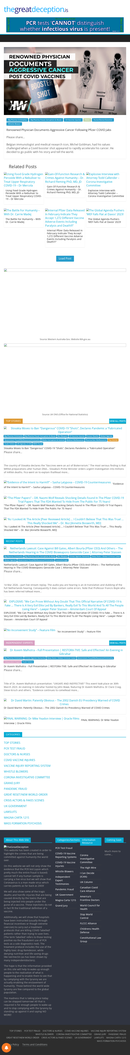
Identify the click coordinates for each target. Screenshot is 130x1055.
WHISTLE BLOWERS (16, 771)
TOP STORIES (12, 743)
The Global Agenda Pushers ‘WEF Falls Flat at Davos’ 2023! (104, 220)
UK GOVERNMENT (15, 806)
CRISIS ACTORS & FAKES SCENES (24, 800)
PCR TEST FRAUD (14, 748)
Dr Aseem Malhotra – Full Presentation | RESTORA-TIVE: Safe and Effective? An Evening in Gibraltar (60, 666)
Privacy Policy (11, 1044)
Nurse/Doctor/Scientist (103, 120)
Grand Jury (61, 905)
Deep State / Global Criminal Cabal (106, 556)
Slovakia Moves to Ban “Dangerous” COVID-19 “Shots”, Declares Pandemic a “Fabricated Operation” (59, 448)
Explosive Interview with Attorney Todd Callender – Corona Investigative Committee (106, 193)
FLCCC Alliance (88, 923)
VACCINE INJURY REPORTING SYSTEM (27, 766)
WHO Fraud (37, 444)
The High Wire (88, 867)
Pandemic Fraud (64, 889)
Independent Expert (12, 662)
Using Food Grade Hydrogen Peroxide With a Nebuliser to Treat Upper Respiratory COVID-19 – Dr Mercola (24, 195)
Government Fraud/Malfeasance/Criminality (22, 440)
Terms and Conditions (34, 1044)
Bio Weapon (62, 436)
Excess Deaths (93, 436)
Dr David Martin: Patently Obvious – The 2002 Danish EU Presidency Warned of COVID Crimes (57, 707)
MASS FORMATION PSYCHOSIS (23, 823)
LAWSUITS (10, 812)
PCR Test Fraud (63, 848)
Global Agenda (106, 436)
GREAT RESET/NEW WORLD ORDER (26, 794)
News (87, 120)
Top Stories (113, 440)
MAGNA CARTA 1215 (16, 817)
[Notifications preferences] (6, 1047)
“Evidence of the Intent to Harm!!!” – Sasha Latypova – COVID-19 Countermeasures (64, 485)
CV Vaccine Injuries (73, 120)
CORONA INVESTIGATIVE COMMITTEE (27, 777)
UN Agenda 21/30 (24, 444)
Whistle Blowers (64, 871)
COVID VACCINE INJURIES (19, 760)
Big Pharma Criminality (17, 120)
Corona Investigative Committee (87, 858)
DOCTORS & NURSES (17, 754)
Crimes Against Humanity (79, 556)
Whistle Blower (14, 124)
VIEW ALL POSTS (118, 421)
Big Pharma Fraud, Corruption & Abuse (46, 120)
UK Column (86, 882)
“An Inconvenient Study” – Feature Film (79, 631)
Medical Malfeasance (75, 440)
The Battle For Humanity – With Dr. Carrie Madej (23, 220)
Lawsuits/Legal (62, 560)
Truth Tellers (9, 444)
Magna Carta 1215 (65, 900)
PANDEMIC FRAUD (15, 789)
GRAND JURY (12, 783)
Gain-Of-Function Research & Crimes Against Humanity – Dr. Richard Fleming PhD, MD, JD (64, 189)
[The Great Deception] (16, 847)
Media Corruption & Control (53, 440)
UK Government (64, 894)
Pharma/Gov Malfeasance (96, 440)
